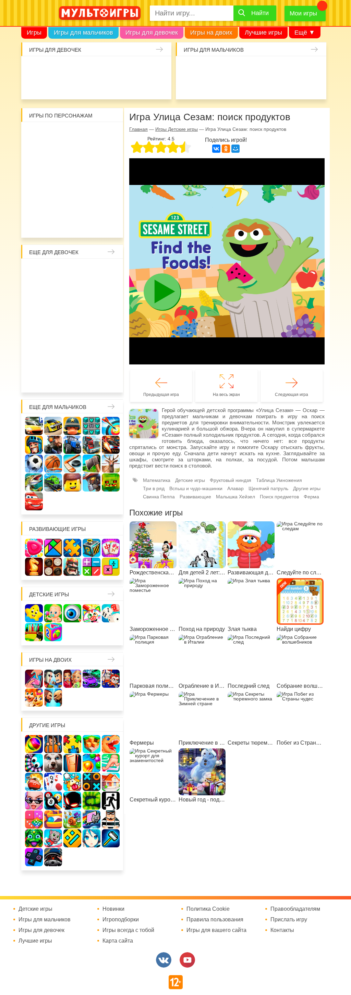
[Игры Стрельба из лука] (111, 426)
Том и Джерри (36, 170)
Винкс (36, 270)
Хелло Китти (72, 188)
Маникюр (160, 68)
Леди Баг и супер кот (90, 152)
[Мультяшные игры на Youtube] (187, 960)
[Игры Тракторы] (72, 445)
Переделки (108, 343)
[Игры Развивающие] (53, 632)
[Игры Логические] (53, 548)
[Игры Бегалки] (53, 838)
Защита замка (296, 68)
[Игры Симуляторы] (53, 857)
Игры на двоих (211, 32)
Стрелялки (205, 68)
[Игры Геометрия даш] (72, 838)
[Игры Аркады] (91, 819)
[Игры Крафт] (91, 426)
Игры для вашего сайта (216, 930)
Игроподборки (120, 919)
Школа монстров (54, 325)
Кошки (141, 68)
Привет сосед (205, 86)
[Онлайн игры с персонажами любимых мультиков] (100, 13)
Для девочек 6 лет (36, 379)
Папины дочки (72, 343)
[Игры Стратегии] (72, 567)
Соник (72, 206)
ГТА (296, 86)
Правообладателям (295, 909)
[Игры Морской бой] (34, 782)
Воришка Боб (54, 152)
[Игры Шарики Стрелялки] (34, 744)
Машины (314, 68)
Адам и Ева (72, 133)
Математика (156, 480)
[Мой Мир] (235, 149)
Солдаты (260, 68)
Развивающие (195, 496)
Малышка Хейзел (51, 68)
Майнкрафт (242, 68)
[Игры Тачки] (34, 501)
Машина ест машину (242, 86)
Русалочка (36, 306)
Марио (90, 188)
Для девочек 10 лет (108, 379)
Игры (34, 32)
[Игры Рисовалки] (91, 613)
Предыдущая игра (161, 394)
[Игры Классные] (34, 801)
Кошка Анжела (90, 306)
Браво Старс (187, 86)
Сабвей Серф (72, 170)
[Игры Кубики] (111, 613)
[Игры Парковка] (34, 426)
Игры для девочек (151, 32)
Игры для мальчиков (83, 32)
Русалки (72, 325)
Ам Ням (90, 170)
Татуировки (105, 86)
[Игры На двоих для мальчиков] (53, 679)
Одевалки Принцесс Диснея (54, 343)
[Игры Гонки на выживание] (111, 445)
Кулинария (87, 86)
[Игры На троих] (72, 744)
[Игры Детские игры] (34, 613)
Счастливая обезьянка (36, 188)
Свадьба (108, 306)
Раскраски (90, 270)
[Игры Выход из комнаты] (111, 801)
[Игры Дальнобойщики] (91, 445)
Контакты (282, 930)
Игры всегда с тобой (128, 930)
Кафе (54, 306)
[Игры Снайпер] (53, 445)
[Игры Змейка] (91, 801)
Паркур (278, 86)
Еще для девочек (53, 252)
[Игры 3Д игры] (91, 744)
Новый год (90, 343)
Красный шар (108, 133)
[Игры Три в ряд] (34, 548)
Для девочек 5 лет (108, 361)
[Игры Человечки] (72, 801)
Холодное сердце (36, 325)
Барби (87, 68)
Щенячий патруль (90, 206)
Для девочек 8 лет (72, 379)
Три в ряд (154, 488)
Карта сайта (117, 941)
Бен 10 (108, 152)
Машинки (260, 86)
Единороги (32, 86)
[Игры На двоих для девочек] (72, 679)
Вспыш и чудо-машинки (54, 170)
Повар (36, 361)
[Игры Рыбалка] (34, 482)
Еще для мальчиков (57, 407)
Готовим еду (141, 86)
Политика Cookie (208, 909)
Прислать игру (288, 919)
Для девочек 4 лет (90, 361)
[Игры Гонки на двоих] (91, 679)
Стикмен (72, 152)
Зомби (223, 68)
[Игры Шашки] (53, 567)
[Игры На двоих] (34, 679)
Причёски (72, 288)
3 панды (36, 152)
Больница (54, 288)
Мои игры (303, 13)
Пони (108, 325)
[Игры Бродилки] (72, 819)
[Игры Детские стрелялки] (34, 632)
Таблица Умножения (279, 480)
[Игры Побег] (53, 744)
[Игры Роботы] (91, 482)
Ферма (90, 325)
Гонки (187, 68)
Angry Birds (108, 188)
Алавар (235, 488)
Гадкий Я (63, 224)
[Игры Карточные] (53, 782)
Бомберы (81, 224)
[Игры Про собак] (53, 763)
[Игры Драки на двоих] (53, 697)
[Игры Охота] (111, 464)
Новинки (113, 909)
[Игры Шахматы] (34, 567)
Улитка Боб (90, 133)
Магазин (72, 306)
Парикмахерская (108, 288)
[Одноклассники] (226, 149)
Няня (108, 270)
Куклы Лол (51, 86)
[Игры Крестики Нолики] (91, 782)
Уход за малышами (69, 68)
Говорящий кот (54, 206)
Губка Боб (108, 170)
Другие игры (306, 488)
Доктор (123, 68)
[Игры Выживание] (91, 464)
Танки (278, 68)
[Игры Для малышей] (53, 613)
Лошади (72, 270)
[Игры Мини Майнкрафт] (111, 838)
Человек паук (108, 206)
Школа (54, 270)
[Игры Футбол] (34, 464)
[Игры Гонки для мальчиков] (53, 426)
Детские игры (49, 594)
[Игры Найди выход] (72, 763)
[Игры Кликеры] (72, 782)
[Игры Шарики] (91, 763)
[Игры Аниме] (91, 838)
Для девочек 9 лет (90, 379)
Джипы (314, 86)
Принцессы (90, 288)
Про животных (72, 361)
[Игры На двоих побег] (111, 679)
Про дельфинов (69, 86)
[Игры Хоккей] (72, 464)
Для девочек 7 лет (54, 379)
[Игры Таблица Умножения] (111, 567)
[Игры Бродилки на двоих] (34, 697)
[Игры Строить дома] (111, 782)
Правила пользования (214, 919)
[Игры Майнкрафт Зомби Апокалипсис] (111, 482)
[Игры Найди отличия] (72, 613)
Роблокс (36, 133)
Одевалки (32, 68)
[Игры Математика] (91, 567)
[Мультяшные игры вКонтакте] (163, 960)
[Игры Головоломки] (91, 548)
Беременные (36, 343)
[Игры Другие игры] (34, 857)
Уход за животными (160, 86)
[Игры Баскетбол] (53, 464)
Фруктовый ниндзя (230, 480)
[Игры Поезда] (53, 482)
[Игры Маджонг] (111, 548)
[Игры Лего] (72, 482)
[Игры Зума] (34, 838)
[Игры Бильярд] (53, 801)
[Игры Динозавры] (111, 744)
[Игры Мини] (34, 819)
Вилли (54, 133)
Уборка (105, 68)
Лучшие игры (263, 32)
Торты (123, 86)
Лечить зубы (54, 361)
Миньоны (36, 206)
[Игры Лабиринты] (53, 819)
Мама (36, 288)
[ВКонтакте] (216, 149)
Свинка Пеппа (54, 188)
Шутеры (223, 86)
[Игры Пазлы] (72, 548)
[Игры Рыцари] (34, 445)
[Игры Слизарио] (34, 763)
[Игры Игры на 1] (111, 763)
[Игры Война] (72, 426)
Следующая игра (291, 394)
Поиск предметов (279, 496)
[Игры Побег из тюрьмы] (111, 819)
